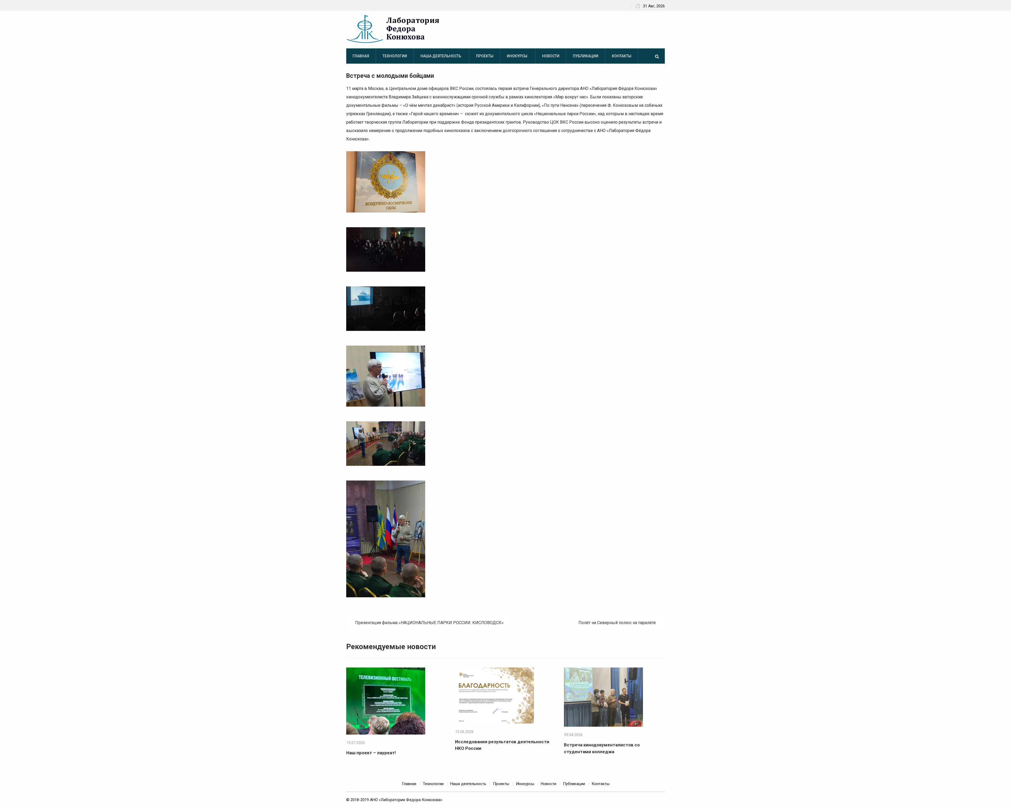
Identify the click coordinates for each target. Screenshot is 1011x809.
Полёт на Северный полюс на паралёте (617, 622)
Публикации (585, 56)
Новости (550, 56)
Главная (361, 56)
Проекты (484, 56)
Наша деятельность (440, 56)
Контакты (621, 56)
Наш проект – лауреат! (371, 752)
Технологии (395, 56)
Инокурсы (517, 56)
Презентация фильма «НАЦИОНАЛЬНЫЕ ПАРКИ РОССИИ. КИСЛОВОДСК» (429, 622)
